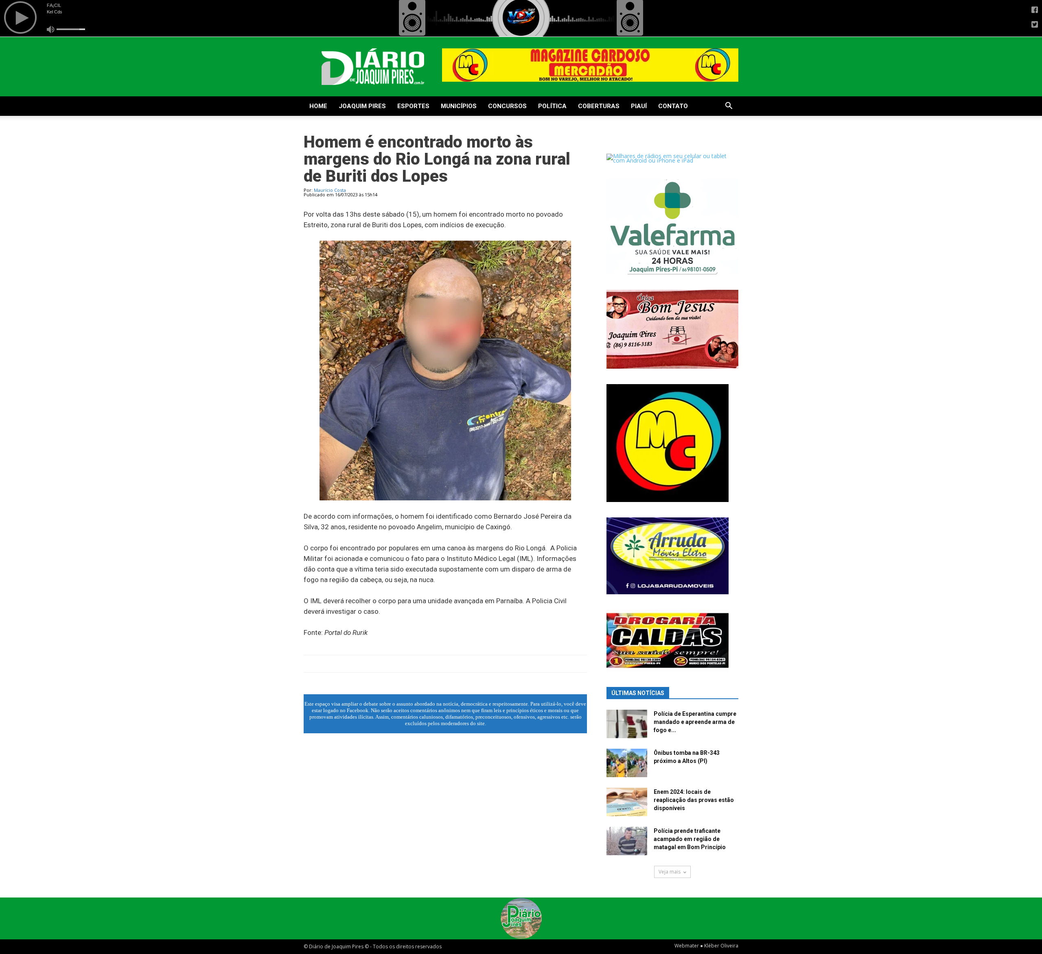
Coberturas (599, 106)
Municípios (459, 106)
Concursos (507, 106)
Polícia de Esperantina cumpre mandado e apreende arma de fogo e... (695, 722)
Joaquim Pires (362, 106)
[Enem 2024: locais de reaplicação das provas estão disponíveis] (626, 802)
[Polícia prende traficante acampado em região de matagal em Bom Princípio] (626, 841)
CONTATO (673, 106)
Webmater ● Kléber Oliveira (706, 945)
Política (552, 106)
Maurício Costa (330, 190)
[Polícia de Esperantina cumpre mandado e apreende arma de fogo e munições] (626, 724)
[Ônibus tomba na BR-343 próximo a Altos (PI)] (626, 763)
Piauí (639, 106)
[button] (728, 107)
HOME (318, 106)
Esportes (413, 106)
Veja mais (670, 871)
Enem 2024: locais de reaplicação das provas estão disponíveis (694, 800)
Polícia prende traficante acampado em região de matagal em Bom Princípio (690, 839)
